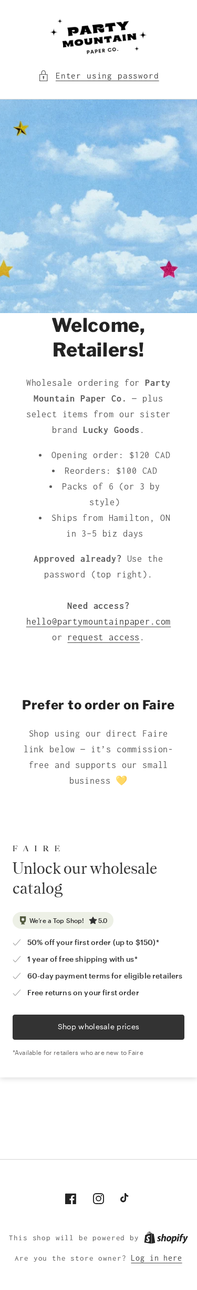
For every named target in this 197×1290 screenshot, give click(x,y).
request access (103, 637)
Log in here (156, 1258)
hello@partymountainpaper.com (98, 621)
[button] (98, 76)
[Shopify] (166, 1237)
